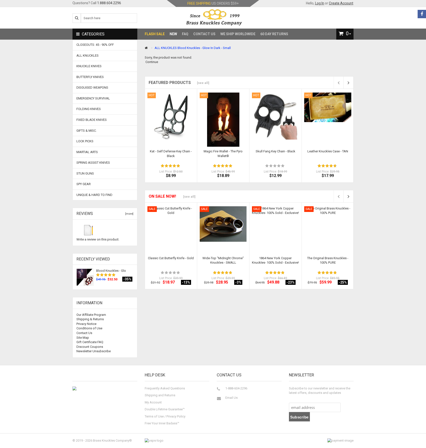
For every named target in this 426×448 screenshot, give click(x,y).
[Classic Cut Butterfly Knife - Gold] (171, 230)
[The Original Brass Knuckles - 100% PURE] (327, 223)
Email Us (231, 398)
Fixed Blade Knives (91, 120)
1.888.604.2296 (109, 3)
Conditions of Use (89, 328)
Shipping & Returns (90, 319)
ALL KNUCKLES (166, 48)
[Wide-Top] (223, 224)
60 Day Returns (274, 34)
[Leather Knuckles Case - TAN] (327, 107)
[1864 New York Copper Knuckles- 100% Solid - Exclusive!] (275, 222)
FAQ (185, 34)
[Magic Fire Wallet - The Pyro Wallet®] (223, 119)
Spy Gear (83, 184)
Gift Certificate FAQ (89, 342)
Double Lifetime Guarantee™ (165, 409)
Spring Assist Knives (93, 162)
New (173, 34)
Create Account (341, 3)
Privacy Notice (86, 324)
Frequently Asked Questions (165, 388)
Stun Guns (85, 173)
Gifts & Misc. (86, 130)
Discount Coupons (89, 347)
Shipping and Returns (160, 395)
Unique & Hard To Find (94, 195)
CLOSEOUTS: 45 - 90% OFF (95, 45)
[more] (128, 213)
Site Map (82, 337)
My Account (153, 402)
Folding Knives (88, 109)
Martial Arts (87, 152)
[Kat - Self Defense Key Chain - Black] (171, 116)
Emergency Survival (93, 98)
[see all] (203, 83)
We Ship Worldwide (237, 34)
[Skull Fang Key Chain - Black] (275, 116)
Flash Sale (155, 34)
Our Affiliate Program (91, 315)
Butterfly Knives (90, 77)
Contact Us (204, 34)
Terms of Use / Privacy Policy (165, 416)
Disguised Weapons (92, 87)
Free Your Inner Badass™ (162, 423)
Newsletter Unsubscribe (93, 351)
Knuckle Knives (89, 66)
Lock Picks (84, 141)
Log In (319, 3)
